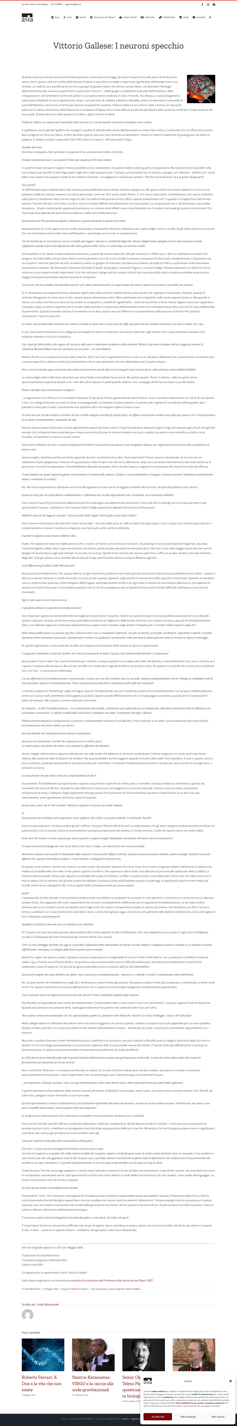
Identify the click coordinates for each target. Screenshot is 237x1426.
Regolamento (137, 1418)
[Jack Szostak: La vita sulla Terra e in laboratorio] (194, 1340)
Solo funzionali (187, 1416)
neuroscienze (101, 1288)
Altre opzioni (218, 1416)
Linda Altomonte (32, 1288)
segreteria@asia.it (73, 4)
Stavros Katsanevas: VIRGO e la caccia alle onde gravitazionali (93, 1383)
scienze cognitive (117, 1288)
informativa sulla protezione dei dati (188, 1405)
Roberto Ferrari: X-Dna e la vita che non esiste (42, 1383)
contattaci (216, 1405)
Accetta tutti (158, 1416)
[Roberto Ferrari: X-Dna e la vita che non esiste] (43, 1340)
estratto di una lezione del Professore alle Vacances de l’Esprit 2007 (112, 1280)
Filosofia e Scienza (79, 1288)
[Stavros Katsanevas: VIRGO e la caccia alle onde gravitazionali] (93, 1340)
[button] (230, 1381)
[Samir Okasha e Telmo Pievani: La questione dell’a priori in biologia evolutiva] (143, 1340)
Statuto (125, 1418)
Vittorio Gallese (133, 1288)
